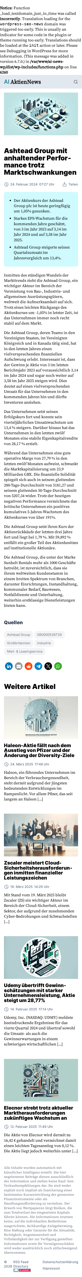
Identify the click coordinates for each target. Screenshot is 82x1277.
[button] (9, 666)
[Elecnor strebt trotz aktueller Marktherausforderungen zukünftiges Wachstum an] (41, 1080)
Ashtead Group (18, 635)
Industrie (44, 643)
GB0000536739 (49, 635)
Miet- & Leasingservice (25, 651)
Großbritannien (18, 643)
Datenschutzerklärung (60, 1262)
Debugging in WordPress (29, 51)
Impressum (51, 1268)
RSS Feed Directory (20, 1264)
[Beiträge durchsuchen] (75, 81)
